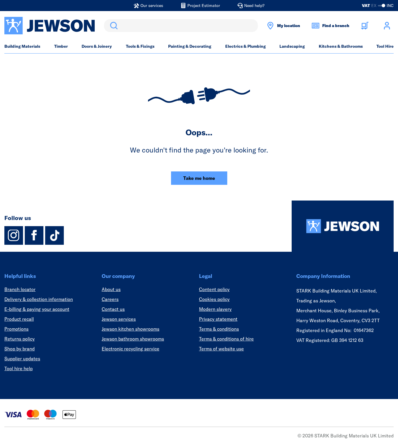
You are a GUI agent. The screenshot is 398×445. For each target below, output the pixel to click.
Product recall (19, 319)
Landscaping (292, 46)
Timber (61, 46)
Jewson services (119, 319)
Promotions (16, 329)
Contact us (113, 309)
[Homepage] (342, 226)
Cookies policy (214, 299)
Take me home (199, 178)
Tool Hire (385, 46)
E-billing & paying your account (36, 309)
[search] (181, 25)
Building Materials (22, 46)
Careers (110, 299)
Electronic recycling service (130, 349)
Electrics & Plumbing (245, 46)
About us (111, 289)
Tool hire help (18, 368)
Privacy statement (218, 319)
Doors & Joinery (97, 46)
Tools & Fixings (140, 46)
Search (112, 25)
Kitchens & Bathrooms (341, 46)
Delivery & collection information (38, 299)
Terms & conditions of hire (226, 339)
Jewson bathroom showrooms (133, 339)
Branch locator (20, 289)
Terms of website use (221, 349)
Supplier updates (22, 358)
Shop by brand (19, 349)
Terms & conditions (219, 329)
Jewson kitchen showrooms (130, 329)
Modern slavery (215, 309)
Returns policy (19, 339)
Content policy (214, 289)
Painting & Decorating (189, 46)
